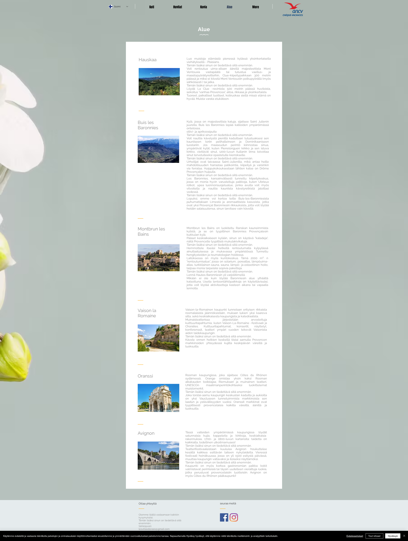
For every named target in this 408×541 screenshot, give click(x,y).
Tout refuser (374, 535)
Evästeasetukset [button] (354, 535)
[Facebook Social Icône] (224, 517)
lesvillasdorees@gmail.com (154, 529)
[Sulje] (404, 535)
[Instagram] (234, 517)
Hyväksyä (393, 535)
